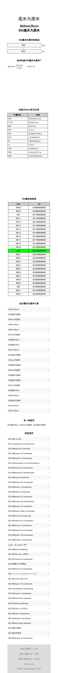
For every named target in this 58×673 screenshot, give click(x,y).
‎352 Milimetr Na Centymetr (19, 516)
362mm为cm (13, 411)
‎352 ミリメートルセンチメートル (22, 574)
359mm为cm (13, 395)
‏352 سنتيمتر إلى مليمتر (17, 545)
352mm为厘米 (14, 360)
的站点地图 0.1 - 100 (29, 649)
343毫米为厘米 (14, 314)
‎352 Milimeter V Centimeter (19, 593)
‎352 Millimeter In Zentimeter (20, 458)
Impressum (29, 664)
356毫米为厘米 (14, 380)
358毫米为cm (14, 390)
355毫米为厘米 (14, 375)
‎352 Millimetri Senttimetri (18, 477)
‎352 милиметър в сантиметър (21, 444)
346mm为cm (13, 330)
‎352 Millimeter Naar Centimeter (21, 511)
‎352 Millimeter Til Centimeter (20, 584)
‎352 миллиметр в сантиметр (20, 589)
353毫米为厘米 (14, 365)
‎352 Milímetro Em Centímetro (20, 521)
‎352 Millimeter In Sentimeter (20, 540)
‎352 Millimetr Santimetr (18, 549)
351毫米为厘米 (14, 355)
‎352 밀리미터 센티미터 (18, 579)
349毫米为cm (14, 345)
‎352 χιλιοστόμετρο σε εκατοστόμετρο (23, 463)
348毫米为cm (14, 340)
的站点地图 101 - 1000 (29, 654)
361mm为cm (13, 405)
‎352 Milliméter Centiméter (19, 492)
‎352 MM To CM (14, 439)
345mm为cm (13, 324)
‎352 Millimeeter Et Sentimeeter (21, 473)
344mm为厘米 (14, 319)
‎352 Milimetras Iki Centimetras (21, 501)
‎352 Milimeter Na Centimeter (20, 530)
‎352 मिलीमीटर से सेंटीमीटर (17, 564)
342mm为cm (13, 309)
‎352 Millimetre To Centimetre (20, 638)
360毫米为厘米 (14, 400)
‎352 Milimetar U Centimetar (20, 487)
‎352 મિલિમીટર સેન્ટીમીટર (18, 609)
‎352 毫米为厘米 (14, 628)
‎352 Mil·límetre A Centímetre (20, 559)
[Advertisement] (29, 6)
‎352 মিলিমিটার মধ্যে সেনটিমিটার (18, 554)
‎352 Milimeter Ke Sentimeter (20, 569)
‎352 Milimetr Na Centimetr (19, 449)
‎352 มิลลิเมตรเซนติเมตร (18, 603)
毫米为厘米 (29, 18)
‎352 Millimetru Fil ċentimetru (20, 506)
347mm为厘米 (14, 335)
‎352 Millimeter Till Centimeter (20, 535)
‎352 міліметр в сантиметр (19, 618)
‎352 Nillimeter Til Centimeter (20, 453)
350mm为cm (13, 350)
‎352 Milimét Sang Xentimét (19, 623)
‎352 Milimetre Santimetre (19, 613)
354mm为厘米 (14, 370)
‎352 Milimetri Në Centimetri (19, 598)
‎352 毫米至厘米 (14, 633)
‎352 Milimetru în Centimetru (20, 525)
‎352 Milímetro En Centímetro (20, 468)
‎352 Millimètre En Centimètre (20, 482)
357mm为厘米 (14, 385)
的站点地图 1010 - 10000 (29, 659)
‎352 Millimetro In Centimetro (20, 497)
